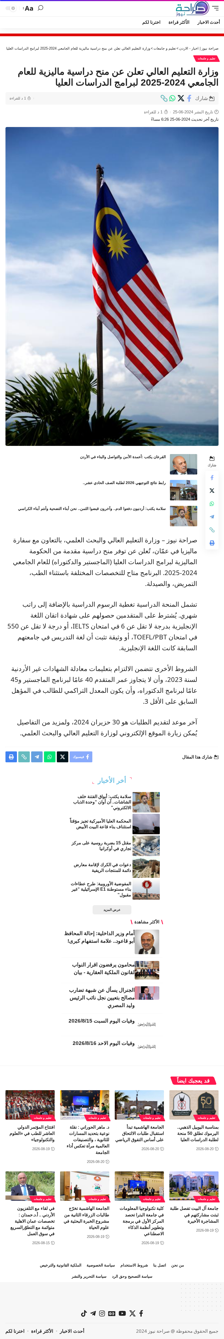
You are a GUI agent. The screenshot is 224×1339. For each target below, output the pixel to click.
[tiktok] (84, 1313)
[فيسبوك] (141, 1313)
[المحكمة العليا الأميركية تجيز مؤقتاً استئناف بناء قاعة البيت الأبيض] (146, 824)
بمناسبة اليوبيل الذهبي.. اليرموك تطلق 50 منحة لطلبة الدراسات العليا (198, 1133)
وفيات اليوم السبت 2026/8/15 (102, 1021)
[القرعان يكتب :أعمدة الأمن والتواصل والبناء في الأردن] (183, 464)
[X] (132, 1313)
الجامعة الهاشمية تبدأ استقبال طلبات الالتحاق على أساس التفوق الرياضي (139, 1133)
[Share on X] (181, 98)
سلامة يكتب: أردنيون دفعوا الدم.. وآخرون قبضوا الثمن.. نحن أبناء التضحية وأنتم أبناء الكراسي (92, 508)
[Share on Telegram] (212, 516)
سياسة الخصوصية (101, 1265)
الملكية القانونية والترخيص (60, 1265)
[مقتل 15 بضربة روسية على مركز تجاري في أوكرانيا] (146, 846)
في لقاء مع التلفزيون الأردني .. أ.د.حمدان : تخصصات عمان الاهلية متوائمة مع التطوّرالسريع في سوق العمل (32, 1221)
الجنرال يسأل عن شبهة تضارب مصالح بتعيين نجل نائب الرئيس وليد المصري (102, 997)
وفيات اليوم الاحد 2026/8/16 (104, 1043)
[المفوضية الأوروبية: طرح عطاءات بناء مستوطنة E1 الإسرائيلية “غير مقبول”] (146, 889)
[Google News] (112, 1313)
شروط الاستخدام (134, 1265)
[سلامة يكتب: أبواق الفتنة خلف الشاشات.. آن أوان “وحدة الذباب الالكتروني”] (146, 802)
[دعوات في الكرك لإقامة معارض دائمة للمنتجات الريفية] (146, 867)
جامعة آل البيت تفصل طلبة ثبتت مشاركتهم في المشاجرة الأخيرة (194, 1214)
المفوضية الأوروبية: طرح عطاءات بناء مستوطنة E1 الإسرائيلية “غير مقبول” (101, 889)
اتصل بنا (159, 1265)
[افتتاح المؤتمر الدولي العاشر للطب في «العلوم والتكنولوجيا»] (30, 1105)
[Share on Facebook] (189, 98)
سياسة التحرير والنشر (89, 1276)
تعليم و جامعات (206, 58)
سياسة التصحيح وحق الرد (132, 1276)
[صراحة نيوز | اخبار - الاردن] (192, 8)
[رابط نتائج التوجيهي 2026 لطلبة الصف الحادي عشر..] (183, 490)
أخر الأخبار (112, 780)
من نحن (177, 1265)
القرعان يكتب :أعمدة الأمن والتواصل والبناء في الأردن (123, 457)
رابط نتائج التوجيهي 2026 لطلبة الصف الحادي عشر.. (124, 482)
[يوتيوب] (122, 1313)
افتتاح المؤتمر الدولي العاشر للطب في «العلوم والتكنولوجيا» (32, 1133)
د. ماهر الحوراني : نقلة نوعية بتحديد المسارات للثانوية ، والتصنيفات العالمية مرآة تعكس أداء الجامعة (88, 1140)
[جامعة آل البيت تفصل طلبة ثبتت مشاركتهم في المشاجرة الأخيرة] (194, 1186)
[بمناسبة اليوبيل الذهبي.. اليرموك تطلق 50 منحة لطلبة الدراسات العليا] (194, 1105)
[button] (214, 8)
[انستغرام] (102, 1313)
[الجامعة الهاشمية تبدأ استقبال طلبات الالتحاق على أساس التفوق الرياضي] (139, 1105)
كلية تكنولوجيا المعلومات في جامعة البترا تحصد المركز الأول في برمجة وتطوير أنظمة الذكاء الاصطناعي (142, 1221)
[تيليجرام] (93, 1313)
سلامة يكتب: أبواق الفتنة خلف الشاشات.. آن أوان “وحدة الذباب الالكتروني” (102, 802)
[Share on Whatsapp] (172, 98)
